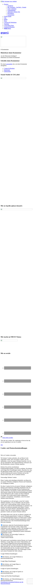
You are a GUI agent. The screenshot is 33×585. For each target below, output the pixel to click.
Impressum (7, 70)
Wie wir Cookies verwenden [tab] (8, 455)
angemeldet (9, 64)
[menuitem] (18, 10)
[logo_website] (9, 1)
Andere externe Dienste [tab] (7, 537)
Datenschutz (7, 71)
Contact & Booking (9, 68)
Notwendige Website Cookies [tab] (9, 477)
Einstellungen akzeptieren (7, 582)
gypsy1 (5, 32)
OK (2, 445)
